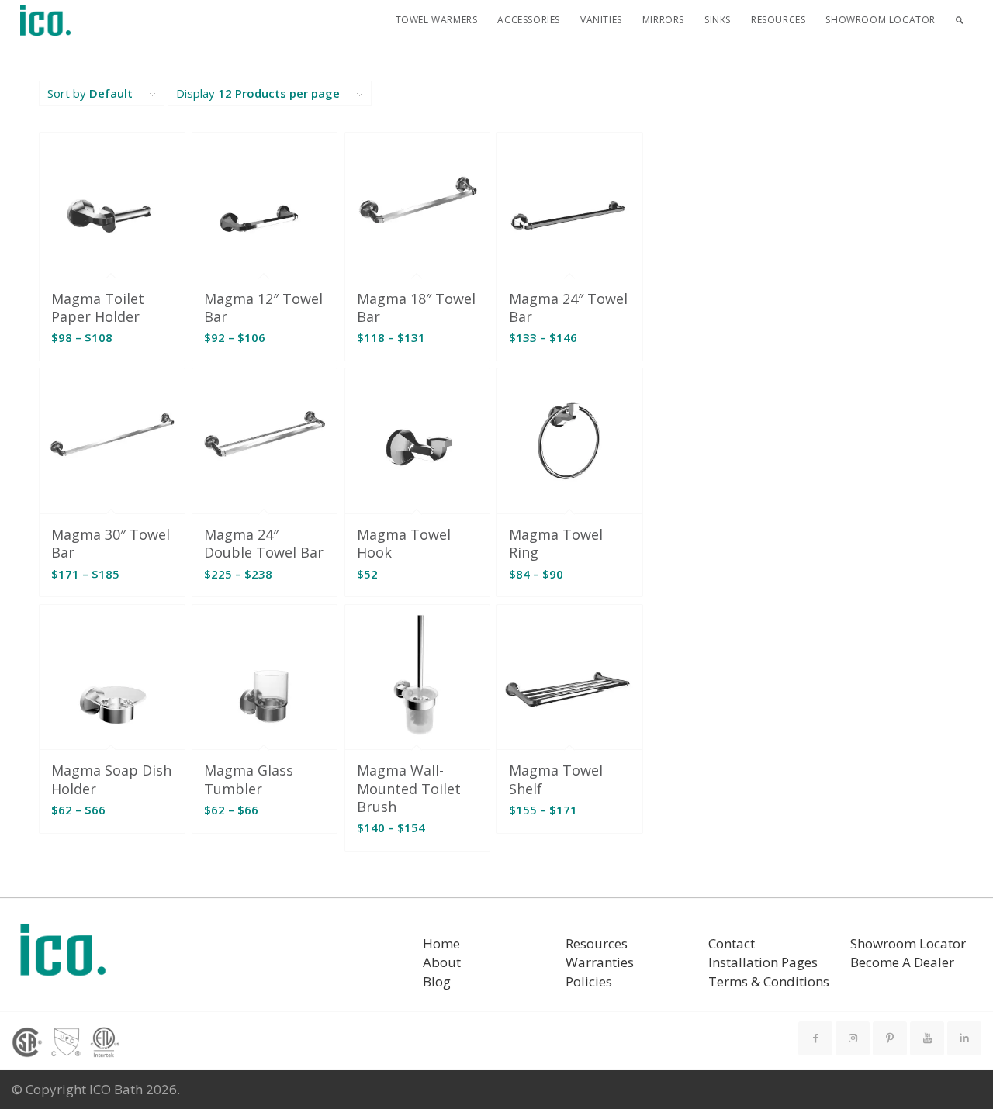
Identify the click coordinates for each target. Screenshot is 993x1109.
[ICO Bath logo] (63, 955)
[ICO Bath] (45, 20)
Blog (437, 981)
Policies (589, 981)
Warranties (600, 962)
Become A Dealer (902, 962)
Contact (731, 943)
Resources (597, 943)
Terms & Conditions (768, 981)
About (442, 962)
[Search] (959, 20)
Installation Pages (763, 962)
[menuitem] (437, 20)
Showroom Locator (908, 943)
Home (441, 943)
